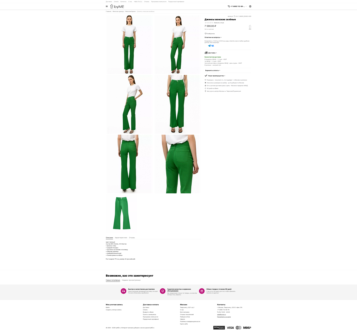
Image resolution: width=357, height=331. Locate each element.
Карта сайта (184, 324)
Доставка (109, 1)
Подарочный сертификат (176, 1)
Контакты (123, 1)
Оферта (182, 319)
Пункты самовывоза (149, 314)
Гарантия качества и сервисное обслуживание (179, 290)
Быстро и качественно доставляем (141, 289)
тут (220, 65)
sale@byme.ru (221, 314)
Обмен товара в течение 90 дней (218, 289)
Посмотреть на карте (224, 317)
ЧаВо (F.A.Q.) (138, 1)
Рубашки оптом (185, 317)
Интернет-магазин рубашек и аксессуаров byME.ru (137, 327)
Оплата (116, 1)
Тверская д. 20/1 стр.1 (187, 307)
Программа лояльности (158, 1)
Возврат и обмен (148, 312)
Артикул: (230, 16)
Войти (107, 307)
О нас (130, 1)
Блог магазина (184, 312)
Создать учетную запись (114, 310)
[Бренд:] (250, 27)
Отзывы (146, 1)
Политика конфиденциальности (190, 321)
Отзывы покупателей (187, 314)
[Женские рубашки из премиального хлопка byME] (117, 6)
